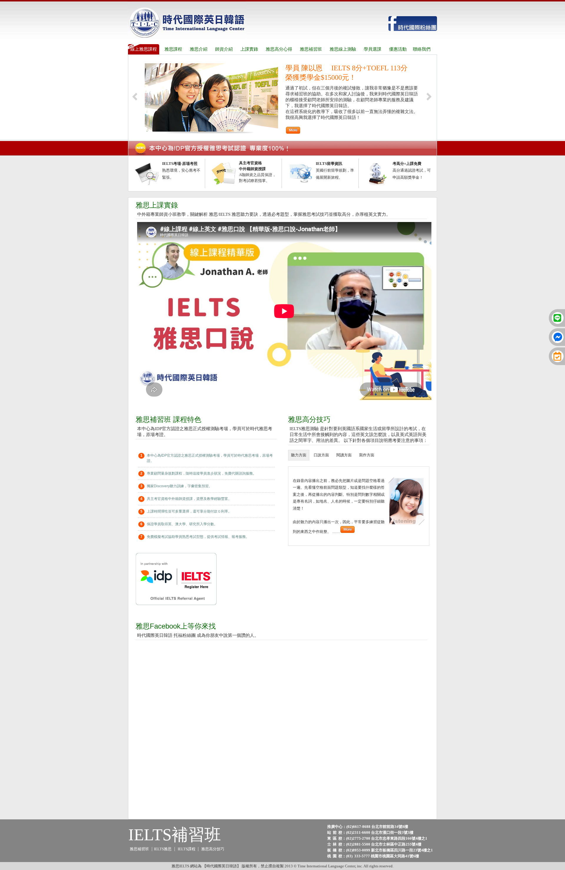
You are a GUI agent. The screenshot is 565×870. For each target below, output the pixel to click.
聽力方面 (298, 455)
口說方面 (321, 455)
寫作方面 (366, 455)
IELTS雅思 (163, 849)
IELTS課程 (187, 849)
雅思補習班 (139, 849)
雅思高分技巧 (212, 849)
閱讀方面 (344, 455)
